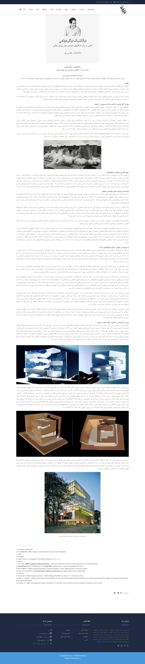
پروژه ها (68, 630)
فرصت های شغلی (65, 637)
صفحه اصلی (84, 630)
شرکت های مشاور (83, 633)
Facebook (124, 646)
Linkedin (122, 646)
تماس (86, 640)
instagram (127, 646)
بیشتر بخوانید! (100, 641)
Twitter (118, 646)
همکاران (86, 637)
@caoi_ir (40, 640)
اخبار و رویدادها (66, 633)
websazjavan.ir (75, 658)
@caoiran (126, 2)
